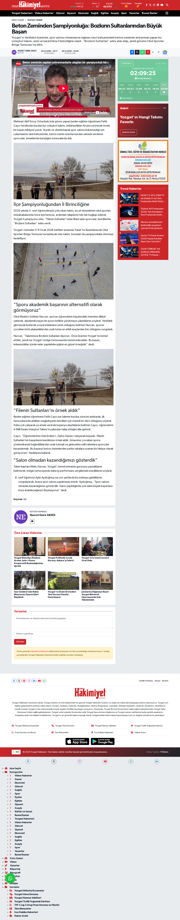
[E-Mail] (32, 521)
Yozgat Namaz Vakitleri (105, 726)
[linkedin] (156, 761)
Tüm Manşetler (61, 732)
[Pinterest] (24, 680)
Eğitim (105, 13)
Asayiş (115, 13)
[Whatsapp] (44, 680)
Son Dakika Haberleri (103, 732)
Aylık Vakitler (127, 98)
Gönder (20, 642)
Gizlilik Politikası (146, 681)
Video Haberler (44, 13)
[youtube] (105, 761)
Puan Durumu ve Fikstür (25, 732)
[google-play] (102, 741)
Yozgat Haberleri (22, 13)
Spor (124, 13)
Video (13, 862)
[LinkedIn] (34, 680)
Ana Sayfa (15, 768)
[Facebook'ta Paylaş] (132, 52)
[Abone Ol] (164, 52)
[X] (19, 680)
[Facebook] (14, 680)
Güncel (60, 13)
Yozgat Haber (34, 20)
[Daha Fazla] (148, 52)
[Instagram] (29, 680)
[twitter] (53, 761)
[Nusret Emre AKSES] (21, 517)
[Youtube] (39, 680)
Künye (157, 681)
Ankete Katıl (128, 132)
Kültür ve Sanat (23, 811)
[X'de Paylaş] (137, 52)
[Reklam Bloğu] (143, 161)
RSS (17, 752)
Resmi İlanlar (150, 13)
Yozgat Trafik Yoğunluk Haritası (148, 726)
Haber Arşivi (140, 732)
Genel (18, 779)
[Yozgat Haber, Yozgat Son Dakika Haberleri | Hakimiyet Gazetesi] (30, 5)
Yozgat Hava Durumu (64, 726)
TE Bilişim (164, 752)
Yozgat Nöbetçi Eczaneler (27, 726)
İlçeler (18, 797)
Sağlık (94, 13)
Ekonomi (83, 13)
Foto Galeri (16, 858)
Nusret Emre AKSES (42, 515)
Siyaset (71, 13)
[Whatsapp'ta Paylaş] (142, 52)
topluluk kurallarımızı (39, 651)
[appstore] (77, 741)
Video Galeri (18, 20)
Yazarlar (134, 13)
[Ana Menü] (167, 13)
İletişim (165, 681)
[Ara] (167, 5)
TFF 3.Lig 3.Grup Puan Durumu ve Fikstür (36, 905)
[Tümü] (164, 108)
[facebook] (28, 761)
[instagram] (79, 761)
